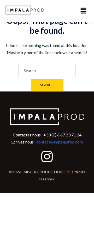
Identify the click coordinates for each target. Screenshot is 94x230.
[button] (83, 10)
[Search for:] (47, 70)
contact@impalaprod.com (59, 141)
